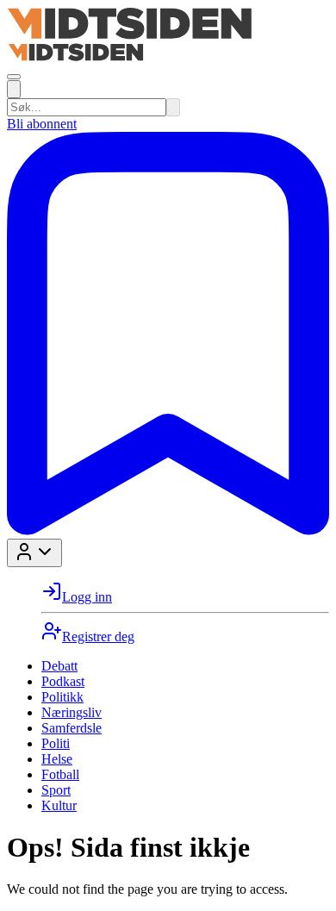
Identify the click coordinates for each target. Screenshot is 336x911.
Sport (56, 790)
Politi (55, 743)
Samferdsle (71, 728)
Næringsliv (71, 712)
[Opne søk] (14, 89)
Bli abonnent (42, 123)
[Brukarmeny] (34, 553)
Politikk (62, 696)
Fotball (60, 774)
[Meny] (14, 76)
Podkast (62, 681)
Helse (56, 759)
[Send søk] (173, 107)
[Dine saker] (168, 530)
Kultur (59, 805)
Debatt (59, 665)
